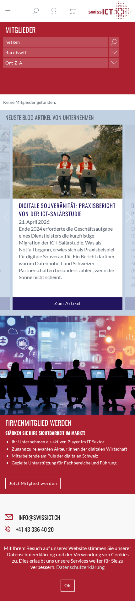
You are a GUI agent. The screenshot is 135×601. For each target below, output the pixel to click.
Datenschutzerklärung (80, 567)
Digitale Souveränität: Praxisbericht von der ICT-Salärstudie (67, 209)
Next (128, 217)
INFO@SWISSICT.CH (39, 517)
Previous (6, 217)
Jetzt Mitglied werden (33, 483)
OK (67, 585)
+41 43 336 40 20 (35, 529)
